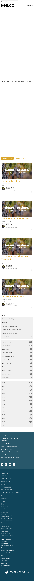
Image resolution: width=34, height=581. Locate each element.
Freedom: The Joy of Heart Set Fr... (12, 329)
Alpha (2, 525)
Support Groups (5, 500)
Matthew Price (16, 342)
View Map (4, 440)
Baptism (4, 322)
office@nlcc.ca (9, 553)
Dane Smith (16, 349)
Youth (2, 505)
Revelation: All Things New (10, 319)
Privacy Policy (6, 490)
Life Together (4, 531)
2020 (16, 404)
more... (3, 510)
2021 (16, 400)
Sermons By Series (20, 158)
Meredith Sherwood (16, 356)
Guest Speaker (16, 374)
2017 (16, 415)
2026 (16, 383)
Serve (3, 484)
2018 (16, 411)
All (3, 425)
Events (3, 476)
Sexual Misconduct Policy (10, 493)
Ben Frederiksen (16, 352)
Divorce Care (4, 543)
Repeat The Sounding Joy (10, 326)
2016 (16, 418)
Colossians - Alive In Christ (9, 333)
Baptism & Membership (7, 528)
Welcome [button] (4, 473)
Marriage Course (5, 533)
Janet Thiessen (16, 370)
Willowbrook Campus (6, 520)
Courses (3, 501)
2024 (16, 390)
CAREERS (4, 563)
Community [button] (5, 478)
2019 (16, 407)
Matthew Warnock (16, 360)
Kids (2, 503)
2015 (16, 422)
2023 (16, 393)
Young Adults (4, 506)
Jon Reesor (16, 367)
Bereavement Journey (7, 545)
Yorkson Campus (5, 516)
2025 (16, 386)
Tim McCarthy (16, 345)
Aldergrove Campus (6, 518)
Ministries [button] (4, 481)
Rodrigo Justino (16, 363)
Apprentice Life (5, 526)
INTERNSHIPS (5, 565)
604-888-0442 (10, 550)
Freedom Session (5, 530)
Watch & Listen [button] (6, 487)
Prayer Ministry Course (7, 535)
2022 (16, 397)
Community (4, 496)
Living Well (4, 541)
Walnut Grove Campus (7, 515)
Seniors (3, 508)
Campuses (4, 513)
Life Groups (4, 498)
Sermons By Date (7, 158)
